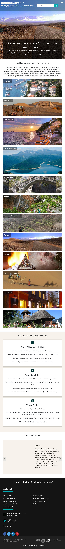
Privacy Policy (33, 546)
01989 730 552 (12, 520)
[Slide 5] (38, 57)
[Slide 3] (32, 57)
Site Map (35, 504)
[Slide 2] (29, 57)
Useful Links (7, 496)
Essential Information (10, 498)
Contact (41, 546)
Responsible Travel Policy (40, 498)
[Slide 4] (35, 57)
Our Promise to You (38, 501)
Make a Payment (37, 496)
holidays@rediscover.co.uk (12, 5)
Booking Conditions (9, 501)
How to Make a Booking (10, 504)
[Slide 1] (26, 57)
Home (24, 546)
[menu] (62, 3)
